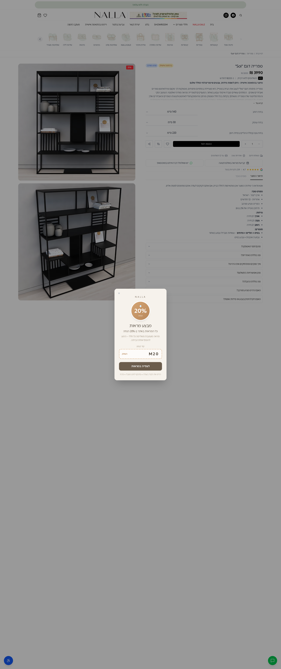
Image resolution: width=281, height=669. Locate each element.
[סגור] (119, 293)
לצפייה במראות (140, 366)
